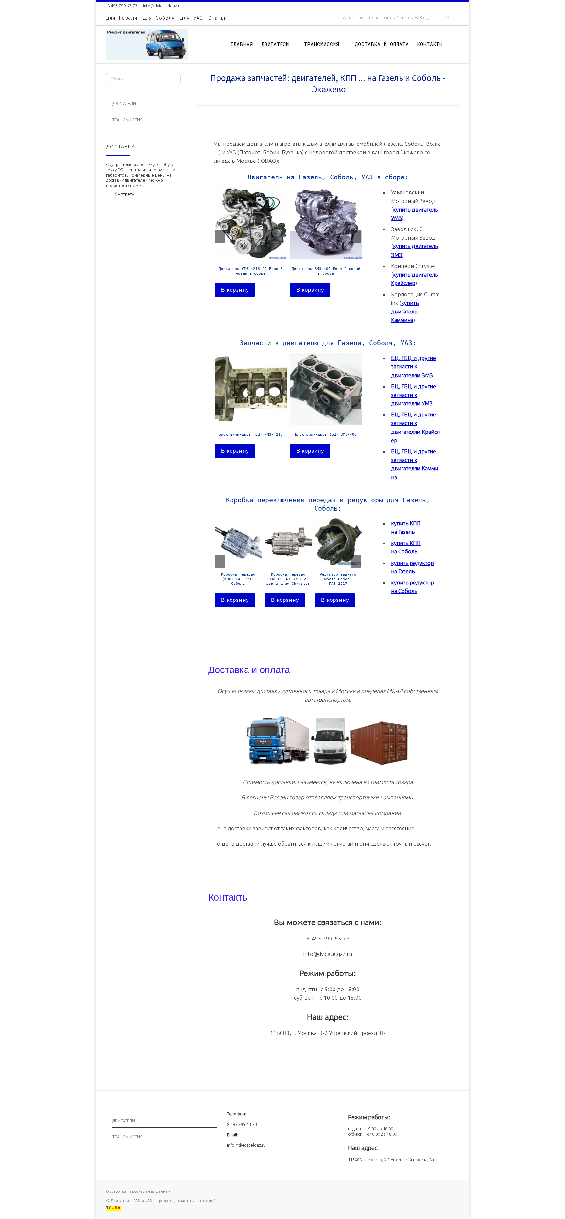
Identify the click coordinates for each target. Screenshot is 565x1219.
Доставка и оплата (249, 669)
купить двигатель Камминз (405, 311)
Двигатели (124, 103)
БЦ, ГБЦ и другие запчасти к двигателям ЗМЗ (413, 366)
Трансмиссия (127, 119)
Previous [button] (220, 236)
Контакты (228, 896)
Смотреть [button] (124, 194)
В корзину (235, 290)
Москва (374, 1159)
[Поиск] (173, 79)
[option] (250, 241)
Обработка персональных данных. (139, 1191)
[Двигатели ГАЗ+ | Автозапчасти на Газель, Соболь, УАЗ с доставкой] (147, 43)
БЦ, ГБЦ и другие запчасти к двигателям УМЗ (413, 394)
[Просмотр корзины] (456, 44)
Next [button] (356, 236)
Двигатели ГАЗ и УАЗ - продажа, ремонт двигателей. (163, 1201)
